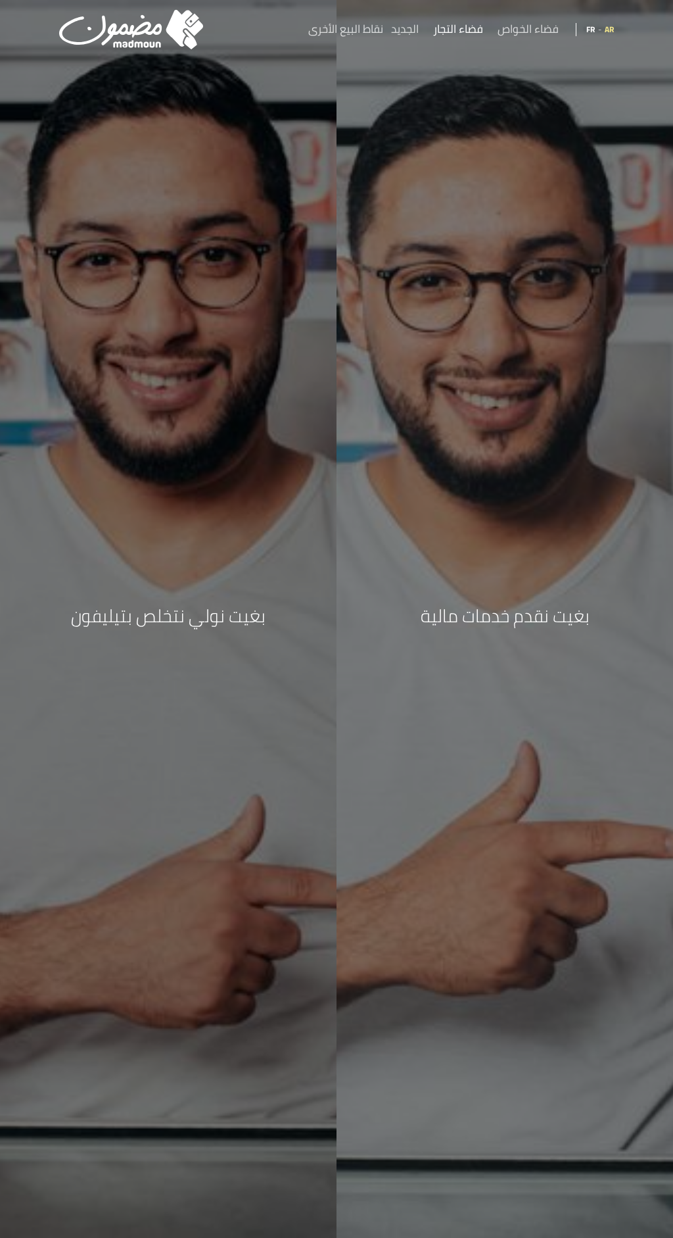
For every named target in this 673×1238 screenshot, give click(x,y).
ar (609, 29)
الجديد (405, 29)
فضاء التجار (458, 29)
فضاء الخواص (528, 29)
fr (590, 29)
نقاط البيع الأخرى (345, 29)
